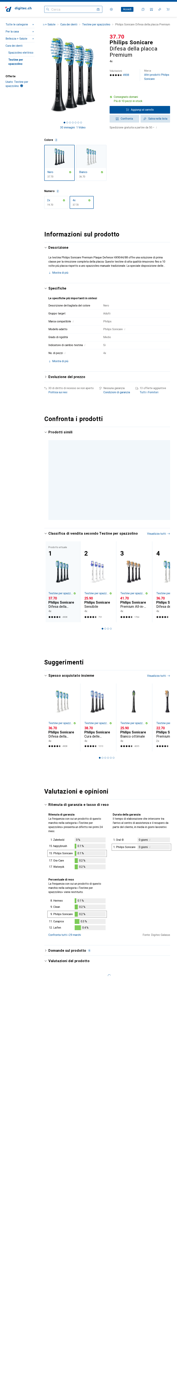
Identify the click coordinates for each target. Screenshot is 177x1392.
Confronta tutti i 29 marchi (64, 935)
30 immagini (67, 127)
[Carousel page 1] (102, 629)
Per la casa (12, 31)
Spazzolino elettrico (20, 52)
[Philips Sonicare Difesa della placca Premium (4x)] (62, 717)
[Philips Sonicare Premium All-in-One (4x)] (134, 581)
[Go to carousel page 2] (105, 629)
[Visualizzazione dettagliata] (77, 854)
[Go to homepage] (18, 9)
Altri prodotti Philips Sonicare (156, 75)
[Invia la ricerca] (47, 9)
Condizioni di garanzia (116, 392)
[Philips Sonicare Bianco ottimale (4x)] (134, 717)
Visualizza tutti (156, 533)
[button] (140, 99)
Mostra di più (60, 272)
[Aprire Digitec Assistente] (143, 9)
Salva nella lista (157, 118)
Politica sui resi (57, 392)
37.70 (117, 37)
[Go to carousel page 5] (111, 758)
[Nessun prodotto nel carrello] (168, 9)
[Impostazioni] (111, 9)
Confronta (127, 118)
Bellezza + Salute (16, 38)
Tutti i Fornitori (149, 392)
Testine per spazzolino (15, 62)
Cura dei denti (14, 45)
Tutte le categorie (17, 24)
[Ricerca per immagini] (98, 9)
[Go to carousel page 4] (111, 629)
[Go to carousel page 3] (108, 629)
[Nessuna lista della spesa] (159, 9)
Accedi (127, 9)
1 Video (81, 127)
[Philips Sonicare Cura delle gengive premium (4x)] (98, 717)
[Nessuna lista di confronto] (151, 9)
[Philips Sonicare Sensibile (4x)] (98, 581)
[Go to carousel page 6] (113, 758)
